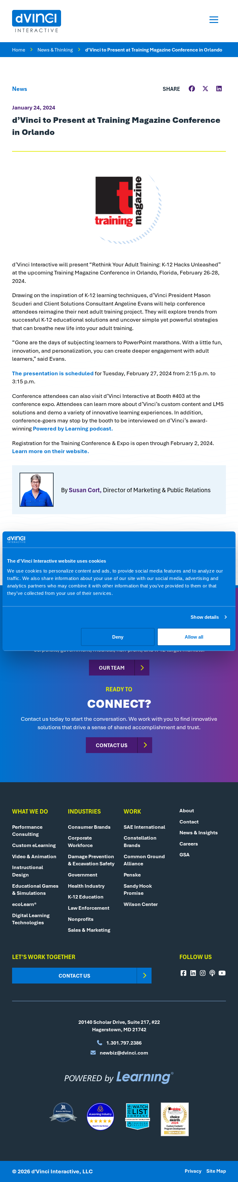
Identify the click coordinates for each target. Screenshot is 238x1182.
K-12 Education (86, 896)
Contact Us (111, 745)
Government (82, 874)
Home (18, 49)
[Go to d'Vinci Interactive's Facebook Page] (183, 973)
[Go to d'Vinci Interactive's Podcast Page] (212, 973)
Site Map (216, 1170)
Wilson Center (141, 904)
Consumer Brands (89, 826)
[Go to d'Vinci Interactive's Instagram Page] (203, 973)
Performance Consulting (27, 830)
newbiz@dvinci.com (123, 1052)
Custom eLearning (34, 845)
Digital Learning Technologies (31, 919)
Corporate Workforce (80, 841)
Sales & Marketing (89, 929)
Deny (117, 636)
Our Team (112, 667)
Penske (132, 874)
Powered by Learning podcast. (73, 428)
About (186, 810)
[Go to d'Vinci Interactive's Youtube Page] (222, 973)
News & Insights (198, 832)
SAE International (144, 826)
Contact (189, 821)
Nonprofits (81, 919)
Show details (205, 617)
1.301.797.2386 (123, 1042)
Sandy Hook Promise (138, 889)
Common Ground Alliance (144, 860)
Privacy (193, 1170)
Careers (188, 843)
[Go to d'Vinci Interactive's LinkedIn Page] (193, 973)
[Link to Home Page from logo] (36, 21)
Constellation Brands (140, 841)
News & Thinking (55, 49)
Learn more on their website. (50, 451)
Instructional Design (27, 871)
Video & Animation (34, 856)
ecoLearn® (24, 904)
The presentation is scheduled (53, 373)
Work (132, 811)
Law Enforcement (88, 907)
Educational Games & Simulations (35, 889)
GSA (184, 854)
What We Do (30, 811)
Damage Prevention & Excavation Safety (91, 860)
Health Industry (86, 885)
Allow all (194, 636)
